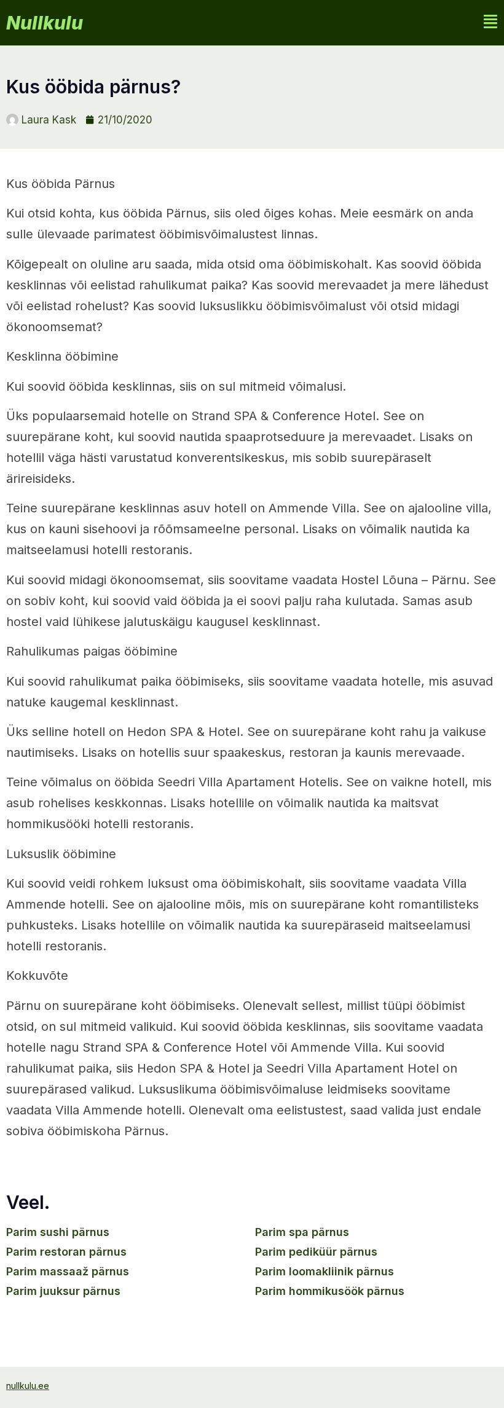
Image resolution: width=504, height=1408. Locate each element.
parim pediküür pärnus (316, 1251)
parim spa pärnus (302, 1232)
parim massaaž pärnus (67, 1271)
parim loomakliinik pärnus (324, 1271)
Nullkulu (44, 23)
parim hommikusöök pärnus (329, 1291)
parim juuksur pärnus (63, 1291)
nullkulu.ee (27, 1385)
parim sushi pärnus (57, 1232)
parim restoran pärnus (66, 1251)
